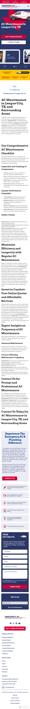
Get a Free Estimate (13, 37)
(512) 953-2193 (10, 684)
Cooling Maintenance (8, 648)
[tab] (13, 66)
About (4, 663)
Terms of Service (15, 700)
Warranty (4, 672)
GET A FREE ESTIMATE (15, 628)
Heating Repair (6, 640)
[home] (10, 6)
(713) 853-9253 (12, 681)
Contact (4, 666)
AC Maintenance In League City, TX (14, 93)
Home (14, 86)
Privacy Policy (15, 697)
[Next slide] (25, 66)
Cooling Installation (7, 651)
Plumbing (5, 653)
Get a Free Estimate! (15, 607)
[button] (28, 6)
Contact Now (13, 42)
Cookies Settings (15, 703)
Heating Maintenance (8, 643)
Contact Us (10, 478)
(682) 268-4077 (13, 679)
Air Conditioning (15, 90)
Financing (5, 669)
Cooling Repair (6, 645)
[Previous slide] (4, 66)
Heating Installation (7, 637)
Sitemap (15, 695)
